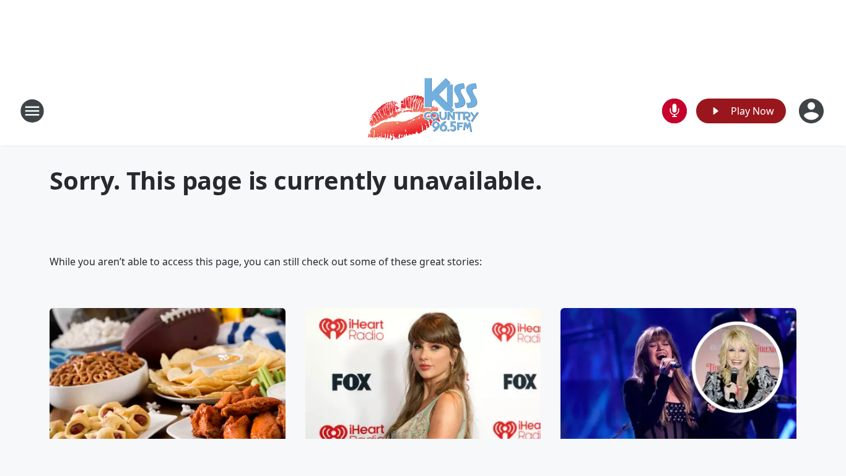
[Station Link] (423, 110)
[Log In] (812, 111)
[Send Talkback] (674, 111)
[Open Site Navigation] (32, 111)
